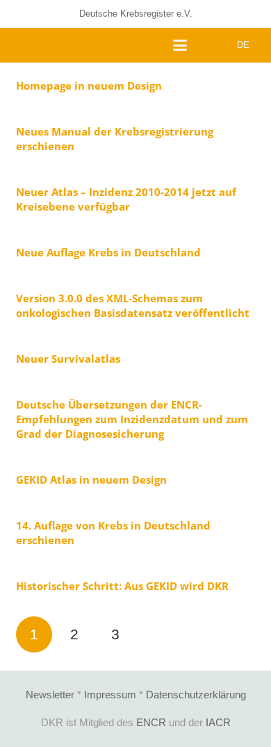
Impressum (110, 694)
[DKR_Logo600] (22, 45)
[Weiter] (156, 634)
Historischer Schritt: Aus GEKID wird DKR (122, 586)
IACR (218, 722)
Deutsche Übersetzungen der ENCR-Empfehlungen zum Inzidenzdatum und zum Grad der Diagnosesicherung (132, 419)
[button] (180, 45)
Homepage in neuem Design (89, 85)
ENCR (151, 722)
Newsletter (50, 694)
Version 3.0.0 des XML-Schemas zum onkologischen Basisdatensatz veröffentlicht (132, 305)
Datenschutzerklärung (196, 694)
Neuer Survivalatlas (68, 359)
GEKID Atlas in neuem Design (91, 479)
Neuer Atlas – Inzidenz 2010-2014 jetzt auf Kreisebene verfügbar (126, 199)
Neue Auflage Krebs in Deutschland (108, 252)
